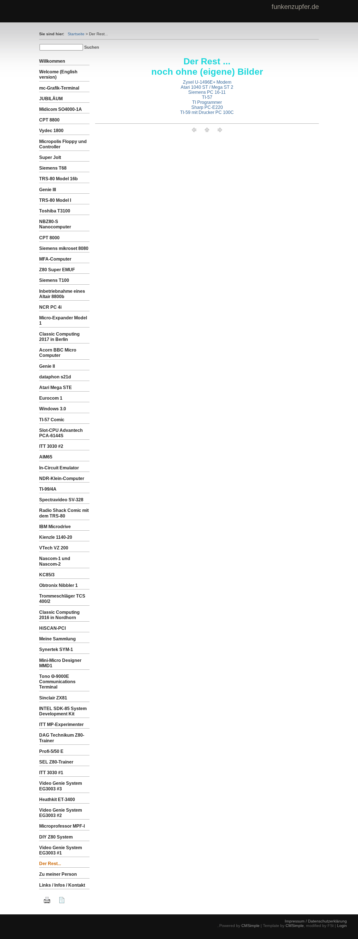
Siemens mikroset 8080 (63, 248)
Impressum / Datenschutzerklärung (316, 921)
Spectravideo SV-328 (61, 499)
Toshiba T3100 (54, 211)
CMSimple (250, 925)
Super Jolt (50, 157)
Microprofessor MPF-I (62, 826)
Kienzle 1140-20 (55, 537)
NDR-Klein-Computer (61, 478)
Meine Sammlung (57, 638)
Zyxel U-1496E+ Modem (207, 82)
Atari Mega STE (55, 387)
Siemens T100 (54, 280)
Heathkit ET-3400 (57, 799)
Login (342, 925)
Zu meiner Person (58, 874)
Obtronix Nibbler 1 (58, 585)
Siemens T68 (53, 168)
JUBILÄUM (51, 98)
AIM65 (45, 457)
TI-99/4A (47, 489)
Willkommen (52, 61)
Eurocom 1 (50, 398)
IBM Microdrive (55, 526)
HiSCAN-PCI (52, 628)
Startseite (76, 34)
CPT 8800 (49, 120)
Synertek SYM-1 (56, 649)
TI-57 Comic (51, 419)
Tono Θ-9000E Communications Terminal (57, 681)
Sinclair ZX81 (53, 698)
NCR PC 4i (50, 307)
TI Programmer (207, 102)
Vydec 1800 (51, 130)
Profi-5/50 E (51, 751)
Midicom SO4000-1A (60, 109)
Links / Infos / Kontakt (62, 885)
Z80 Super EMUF (57, 269)
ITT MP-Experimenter (61, 724)
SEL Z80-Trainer (56, 762)
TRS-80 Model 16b (58, 178)
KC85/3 (47, 574)
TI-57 (207, 97)
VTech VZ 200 (53, 547)
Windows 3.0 (52, 408)
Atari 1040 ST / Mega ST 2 (207, 87)
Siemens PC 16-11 (207, 92)
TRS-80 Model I (55, 200)
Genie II (47, 366)
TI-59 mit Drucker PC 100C (207, 112)
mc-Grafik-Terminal (59, 88)
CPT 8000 (49, 237)
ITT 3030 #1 (51, 772)
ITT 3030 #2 (51, 446)
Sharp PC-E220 (207, 107)
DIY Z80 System (56, 837)
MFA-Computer (55, 259)
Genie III (47, 189)
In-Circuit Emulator (59, 467)
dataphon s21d (55, 376)
